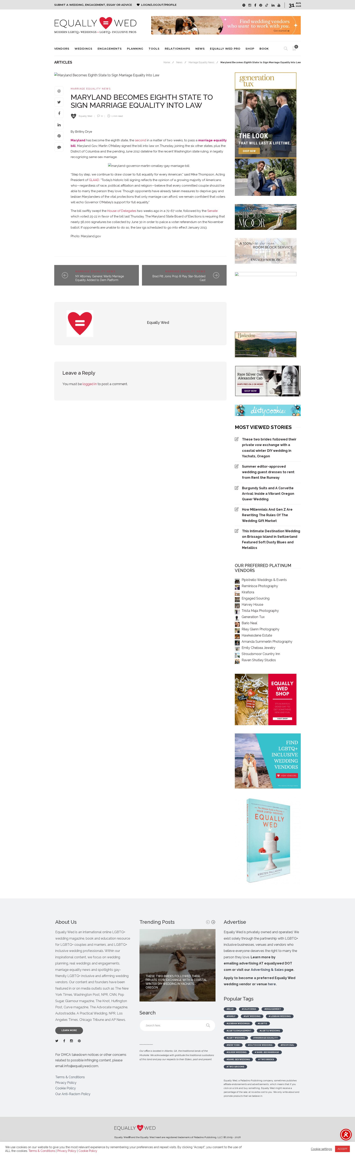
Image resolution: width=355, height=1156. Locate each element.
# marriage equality (265, 1038)
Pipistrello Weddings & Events (264, 580)
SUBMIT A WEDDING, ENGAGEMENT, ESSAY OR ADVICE (93, 4)
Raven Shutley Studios (259, 660)
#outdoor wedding (260, 1045)
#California (249, 1009)
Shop (250, 48)
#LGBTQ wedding (270, 1030)
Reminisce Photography (260, 586)
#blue (230, 1009)
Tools (154, 48)
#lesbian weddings (238, 1023)
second (140, 140)
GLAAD (94, 180)
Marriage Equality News (201, 62)
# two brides (266, 1059)
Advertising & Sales (267, 970)
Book (264, 48)
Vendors (61, 48)
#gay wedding (252, 1016)
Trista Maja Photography (260, 611)
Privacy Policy (65, 1083)
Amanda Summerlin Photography (267, 642)
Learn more (69, 1030)
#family (231, 1016)
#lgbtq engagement (239, 1030)
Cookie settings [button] (321, 1149)
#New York (233, 1045)
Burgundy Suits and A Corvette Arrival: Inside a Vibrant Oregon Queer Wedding (268, 493)
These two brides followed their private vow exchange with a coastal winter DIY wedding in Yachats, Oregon (269, 447)
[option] (177, 965)
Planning (135, 48)
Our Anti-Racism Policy (72, 1094)
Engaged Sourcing (256, 598)
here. (272, 984)
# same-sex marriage (267, 1052)
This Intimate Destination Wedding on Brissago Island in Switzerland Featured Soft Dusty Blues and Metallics (271, 539)
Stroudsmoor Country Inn (261, 654)
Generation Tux (253, 617)
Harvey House (252, 604)
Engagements (110, 48)
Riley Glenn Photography (260, 629)
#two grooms (235, 1066)
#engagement (272, 1009)
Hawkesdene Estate (257, 635)
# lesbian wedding (280, 1016)
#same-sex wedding (238, 1059)
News (200, 48)
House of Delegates (121, 211)
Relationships (177, 48)
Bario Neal (249, 623)
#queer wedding (237, 1052)
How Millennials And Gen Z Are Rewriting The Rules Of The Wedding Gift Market (267, 515)
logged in (90, 384)
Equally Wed (85, 116)
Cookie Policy (65, 1088)
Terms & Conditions (70, 1077)
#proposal (287, 1045)
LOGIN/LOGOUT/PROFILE (158, 4)
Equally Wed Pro (225, 48)
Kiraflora (248, 592)
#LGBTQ (262, 1023)
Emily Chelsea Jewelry (258, 648)
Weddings (83, 48)
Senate (212, 211)
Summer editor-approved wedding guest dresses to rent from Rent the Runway (268, 472)
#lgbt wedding (236, 1038)
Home (167, 62)
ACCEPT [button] (342, 1148)
